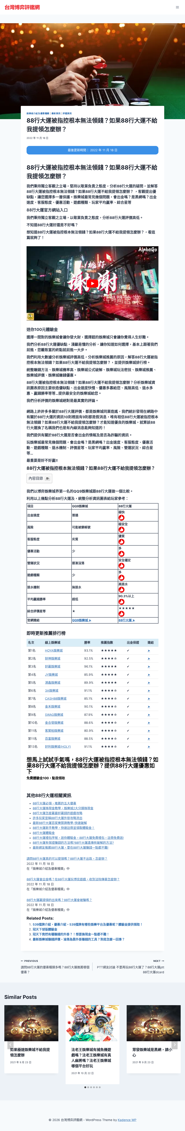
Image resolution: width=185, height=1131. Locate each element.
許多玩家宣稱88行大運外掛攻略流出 (57, 818)
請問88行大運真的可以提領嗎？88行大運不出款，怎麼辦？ (67, 858)
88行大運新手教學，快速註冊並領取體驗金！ (64, 828)
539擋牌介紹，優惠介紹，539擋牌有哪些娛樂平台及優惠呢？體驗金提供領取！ (88, 924)
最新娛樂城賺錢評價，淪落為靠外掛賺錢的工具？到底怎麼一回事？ (79, 939)
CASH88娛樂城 (55, 698)
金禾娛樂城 (52, 706)
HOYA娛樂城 (54, 650)
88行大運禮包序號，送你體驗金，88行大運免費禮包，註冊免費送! (78, 838)
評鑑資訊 (67, 113)
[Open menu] (177, 7)
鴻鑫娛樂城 (52, 682)
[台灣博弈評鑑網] (22, 7)
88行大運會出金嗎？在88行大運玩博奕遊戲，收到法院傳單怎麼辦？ (73, 879)
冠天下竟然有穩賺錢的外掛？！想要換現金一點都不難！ (71, 934)
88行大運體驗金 (44, 833)
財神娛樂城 (52, 658)
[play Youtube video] (92, 283)
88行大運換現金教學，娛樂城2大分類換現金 (63, 808)
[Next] (174, 1044)
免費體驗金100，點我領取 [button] (46, 778)
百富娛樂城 (52, 738)
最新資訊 (56, 113)
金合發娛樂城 (54, 723)
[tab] (85, 1087)
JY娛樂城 (51, 674)
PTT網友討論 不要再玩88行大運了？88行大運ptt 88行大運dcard (130, 966)
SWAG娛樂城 (54, 715)
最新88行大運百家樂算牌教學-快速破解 (60, 823)
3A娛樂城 (51, 690)
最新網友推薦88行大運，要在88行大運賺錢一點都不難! (70, 847)
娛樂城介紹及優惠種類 (38, 113)
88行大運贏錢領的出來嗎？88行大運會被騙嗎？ (59, 900)
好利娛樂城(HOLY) (58, 746)
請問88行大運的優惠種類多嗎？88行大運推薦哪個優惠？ (55, 966)
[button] (47, 210)
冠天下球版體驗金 (45, 929)
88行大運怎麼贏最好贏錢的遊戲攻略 (57, 813)
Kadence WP (127, 1120)
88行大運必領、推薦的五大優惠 (54, 803)
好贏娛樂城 (52, 666)
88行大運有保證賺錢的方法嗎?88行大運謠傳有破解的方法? (73, 843)
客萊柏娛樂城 (54, 730)
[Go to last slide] (10, 1044)
